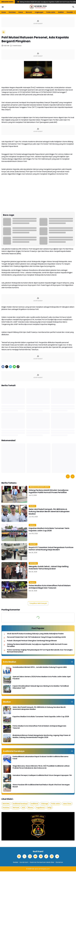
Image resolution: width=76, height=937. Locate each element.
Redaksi (15, 862)
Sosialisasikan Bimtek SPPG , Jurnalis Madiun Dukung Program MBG (40, 667)
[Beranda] (3, 32)
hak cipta (35, 869)
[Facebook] (2, 366)
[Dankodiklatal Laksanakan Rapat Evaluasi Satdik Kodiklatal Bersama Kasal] (7, 759)
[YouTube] (35, 856)
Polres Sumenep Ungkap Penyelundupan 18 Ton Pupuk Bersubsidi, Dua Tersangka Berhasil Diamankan (39, 651)
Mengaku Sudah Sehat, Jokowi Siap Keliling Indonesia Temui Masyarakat (48, 567)
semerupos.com (44, 869)
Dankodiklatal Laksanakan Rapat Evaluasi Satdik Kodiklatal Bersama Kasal (40, 758)
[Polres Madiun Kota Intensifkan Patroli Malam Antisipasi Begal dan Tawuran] (14, 589)
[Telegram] (10, 366)
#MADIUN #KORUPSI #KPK (39, 487)
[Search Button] (73, 7)
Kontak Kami (24, 862)
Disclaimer (59, 862)
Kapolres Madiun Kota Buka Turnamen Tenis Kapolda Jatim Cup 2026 (49, 529)
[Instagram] (30, 856)
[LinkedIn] (52, 856)
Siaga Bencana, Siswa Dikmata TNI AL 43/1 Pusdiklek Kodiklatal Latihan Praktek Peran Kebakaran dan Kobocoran (41, 767)
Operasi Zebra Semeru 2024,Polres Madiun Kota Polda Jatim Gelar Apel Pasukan (42, 678)
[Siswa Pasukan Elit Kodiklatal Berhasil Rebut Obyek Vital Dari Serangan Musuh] (7, 788)
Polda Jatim (50, 12)
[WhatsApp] (14, 366)
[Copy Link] (18, 366)
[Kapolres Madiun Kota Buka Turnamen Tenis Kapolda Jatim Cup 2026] (14, 532)
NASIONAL (33, 563)
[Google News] (41, 856)
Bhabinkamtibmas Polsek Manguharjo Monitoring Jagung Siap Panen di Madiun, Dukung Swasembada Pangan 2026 (41, 736)
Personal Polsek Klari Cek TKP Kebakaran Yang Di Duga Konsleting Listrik (36, 637)
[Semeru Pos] (38, 6)
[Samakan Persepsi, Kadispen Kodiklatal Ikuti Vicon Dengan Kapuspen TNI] (7, 778)
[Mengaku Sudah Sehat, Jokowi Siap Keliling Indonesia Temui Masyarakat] (14, 570)
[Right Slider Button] (74, 12)
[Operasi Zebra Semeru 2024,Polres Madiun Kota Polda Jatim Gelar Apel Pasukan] (7, 680)
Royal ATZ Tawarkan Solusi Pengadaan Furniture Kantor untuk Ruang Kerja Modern (51, 548)
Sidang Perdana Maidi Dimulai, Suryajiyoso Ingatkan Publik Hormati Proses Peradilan (33, 2)
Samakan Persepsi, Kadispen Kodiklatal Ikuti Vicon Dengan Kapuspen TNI (42, 775)
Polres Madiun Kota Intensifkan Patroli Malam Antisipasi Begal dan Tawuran (50, 586)
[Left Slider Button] (68, 476)
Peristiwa (12, 12)
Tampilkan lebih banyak (38, 603)
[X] (6, 366)
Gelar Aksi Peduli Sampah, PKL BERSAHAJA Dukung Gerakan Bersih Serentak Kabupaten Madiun (49, 511)
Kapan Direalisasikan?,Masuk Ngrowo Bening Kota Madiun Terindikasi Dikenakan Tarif (41, 687)
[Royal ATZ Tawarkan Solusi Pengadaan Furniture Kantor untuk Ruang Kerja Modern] (14, 551)
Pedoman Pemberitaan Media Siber (42, 862)
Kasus (21, 12)
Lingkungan (39, 12)
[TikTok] (46, 856)
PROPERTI (33, 544)
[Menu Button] (3, 7)
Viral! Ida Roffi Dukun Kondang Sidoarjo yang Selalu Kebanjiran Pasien (35, 634)
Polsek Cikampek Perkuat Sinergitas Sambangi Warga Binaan (32, 641)
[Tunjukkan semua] (72, 662)
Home (3, 12)
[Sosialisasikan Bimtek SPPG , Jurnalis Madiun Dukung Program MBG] (7, 670)
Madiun (32, 506)
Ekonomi (29, 12)
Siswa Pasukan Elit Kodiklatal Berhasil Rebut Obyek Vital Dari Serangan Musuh (41, 786)
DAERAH (61, 12)
